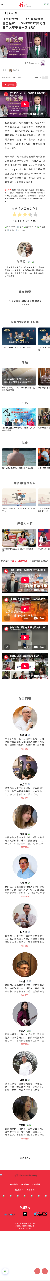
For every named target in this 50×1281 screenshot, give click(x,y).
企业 (21, 227)
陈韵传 (16, 70)
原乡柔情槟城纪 (25, 483)
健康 (25, 443)
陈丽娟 (23, 833)
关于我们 (14, 1184)
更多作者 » (25, 1158)
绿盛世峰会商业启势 (25, 322)
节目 (5, 13)
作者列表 (30, 1190)
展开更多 (25, 748)
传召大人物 (25, 523)
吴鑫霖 (23, 784)
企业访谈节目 (31, 227)
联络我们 (19, 1190)
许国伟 (22, 981)
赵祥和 (23, 735)
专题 (25, 362)
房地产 (12, 230)
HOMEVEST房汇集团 (24, 130)
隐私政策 (36, 1184)
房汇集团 (21, 230)
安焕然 (23, 882)
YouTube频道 (19, 561)
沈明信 (23, 1079)
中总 (25, 402)
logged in (26, 300)
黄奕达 (22, 1030)
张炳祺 (23, 932)
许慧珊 (22, 1124)
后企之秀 (13, 13)
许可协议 (25, 1184)
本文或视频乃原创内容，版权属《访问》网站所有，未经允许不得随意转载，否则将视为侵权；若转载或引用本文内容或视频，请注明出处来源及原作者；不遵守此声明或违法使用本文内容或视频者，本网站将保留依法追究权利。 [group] (25, 196)
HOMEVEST (12, 227)
